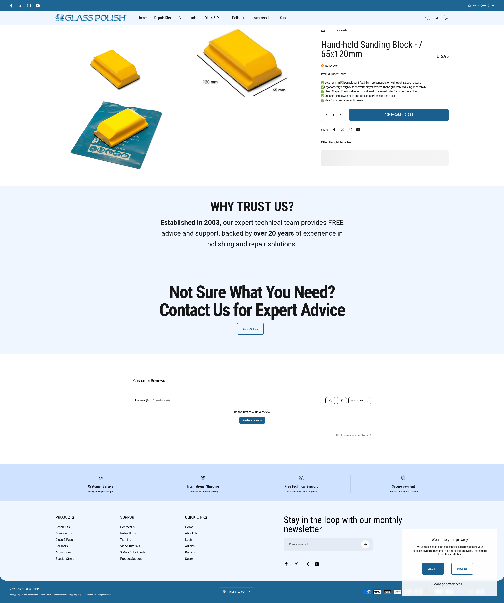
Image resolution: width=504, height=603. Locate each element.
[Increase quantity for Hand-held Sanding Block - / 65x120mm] (341, 115)
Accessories (63, 552)
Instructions (128, 533)
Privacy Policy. (453, 554)
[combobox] (481, 5)
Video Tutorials (130, 546)
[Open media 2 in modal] (242, 63)
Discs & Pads (339, 30)
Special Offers (64, 559)
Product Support (131, 559)
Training (125, 540)
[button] (323, 65)
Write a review (252, 420)
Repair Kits (62, 527)
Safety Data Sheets (133, 552)
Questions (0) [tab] (161, 400)
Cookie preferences (102, 595)
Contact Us (127, 527)
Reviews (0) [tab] (142, 400)
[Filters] (342, 400)
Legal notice (88, 595)
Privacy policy (15, 595)
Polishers (61, 546)
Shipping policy (75, 595)
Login (188, 540)
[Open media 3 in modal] (116, 135)
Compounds (63, 533)
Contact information (30, 595)
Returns (190, 552)
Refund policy (46, 595)
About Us (191, 533)
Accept (433, 569)
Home (189, 527)
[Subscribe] (365, 544)
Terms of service (60, 595)
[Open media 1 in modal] (116, 63)
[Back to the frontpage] (323, 30)
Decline (462, 569)
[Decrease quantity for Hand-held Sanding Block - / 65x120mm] (325, 115)
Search (189, 559)
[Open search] (330, 400)
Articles (190, 546)
